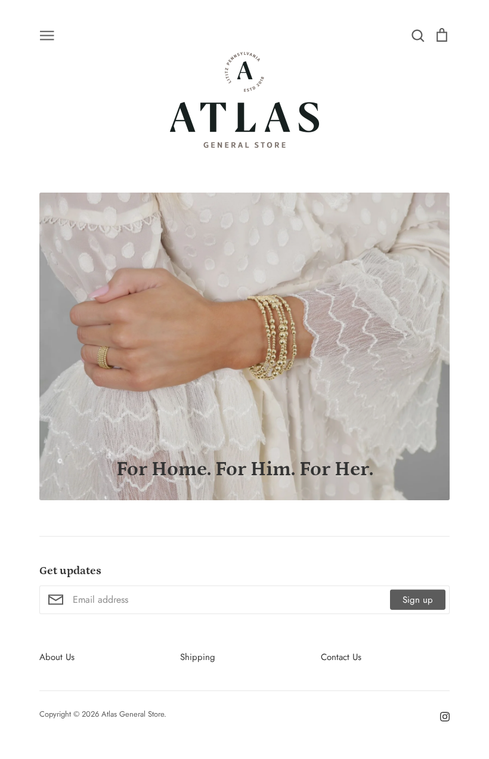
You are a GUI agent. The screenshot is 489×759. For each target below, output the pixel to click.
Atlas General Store (132, 714)
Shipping (197, 657)
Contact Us (341, 657)
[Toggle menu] (47, 34)
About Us (57, 657)
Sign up (418, 599)
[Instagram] (440, 716)
